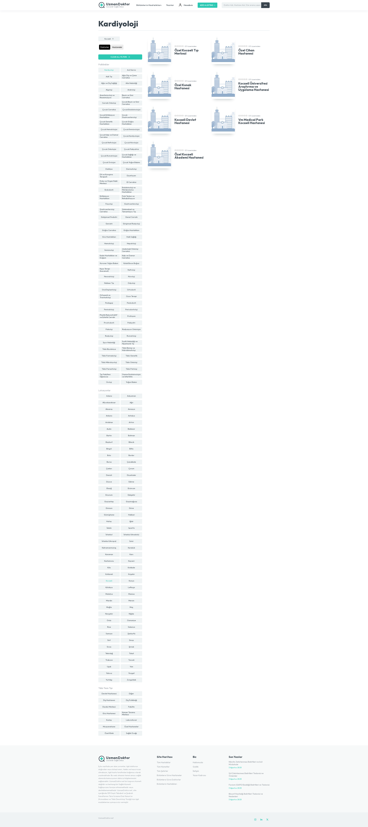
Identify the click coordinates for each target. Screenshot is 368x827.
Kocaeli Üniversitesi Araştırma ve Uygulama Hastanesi (253, 86)
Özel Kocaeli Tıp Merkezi (187, 51)
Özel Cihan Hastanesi (246, 51)
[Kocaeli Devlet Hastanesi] (159, 120)
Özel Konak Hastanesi (183, 86)
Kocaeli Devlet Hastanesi (185, 121)
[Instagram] (255, 819)
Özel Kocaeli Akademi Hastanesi (189, 155)
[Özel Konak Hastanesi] (159, 85)
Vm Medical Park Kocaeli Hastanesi (251, 121)
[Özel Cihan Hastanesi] (223, 50)
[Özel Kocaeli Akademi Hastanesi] (159, 154)
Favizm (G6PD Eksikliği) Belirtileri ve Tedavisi (249, 785)
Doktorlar (104, 47)
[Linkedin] (261, 819)
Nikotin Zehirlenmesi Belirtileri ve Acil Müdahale (245, 763)
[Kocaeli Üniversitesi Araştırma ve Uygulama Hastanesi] (223, 85)
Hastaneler (117, 47)
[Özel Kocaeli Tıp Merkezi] (159, 50)
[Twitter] (267, 819)
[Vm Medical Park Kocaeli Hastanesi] (223, 120)
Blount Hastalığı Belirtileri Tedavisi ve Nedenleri (246, 795)
